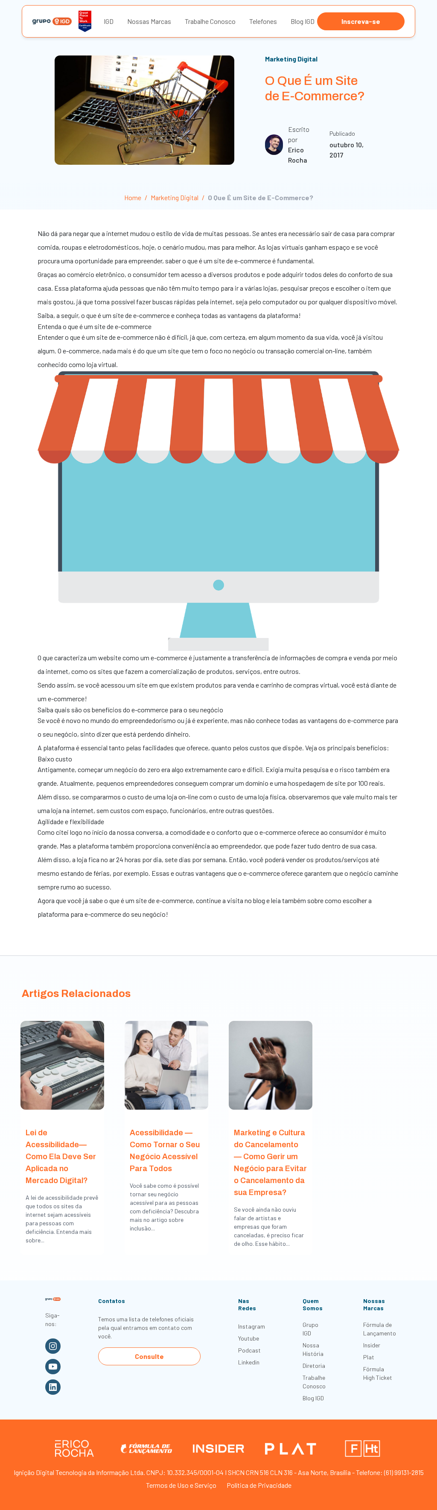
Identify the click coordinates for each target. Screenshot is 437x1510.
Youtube (248, 1338)
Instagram (251, 1326)
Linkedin (248, 1362)
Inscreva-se (360, 21)
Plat (368, 1357)
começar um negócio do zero (119, 769)
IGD (109, 21)
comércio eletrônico (96, 274)
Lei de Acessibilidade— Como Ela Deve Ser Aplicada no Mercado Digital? (61, 1156)
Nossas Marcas (149, 21)
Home (132, 197)
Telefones (263, 21)
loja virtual (101, 364)
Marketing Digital (291, 59)
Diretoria (314, 1365)
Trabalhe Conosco (210, 21)
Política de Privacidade (259, 1485)
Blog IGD (303, 21)
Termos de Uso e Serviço (181, 1485)
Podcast (249, 1350)
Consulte (149, 1356)
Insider (371, 1345)
